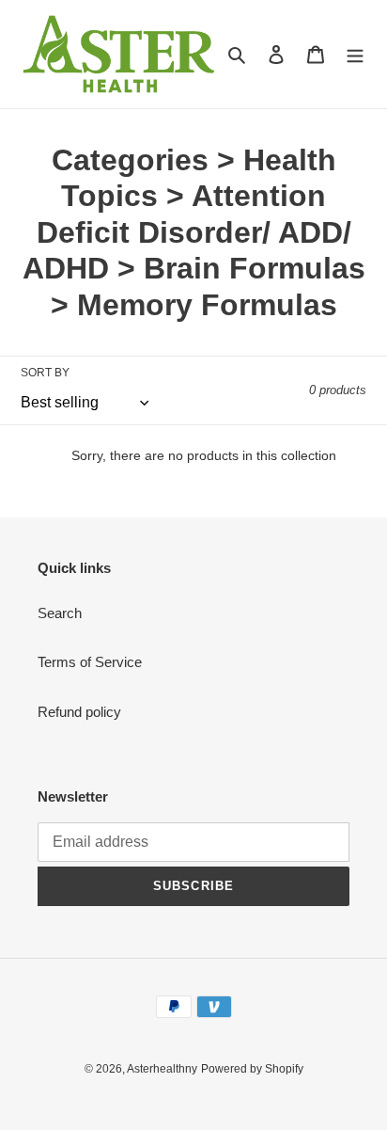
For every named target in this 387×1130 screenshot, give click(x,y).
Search (60, 613)
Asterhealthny (162, 1068)
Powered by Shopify (252, 1068)
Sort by (45, 372)
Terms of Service (90, 662)
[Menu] (355, 54)
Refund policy (79, 712)
